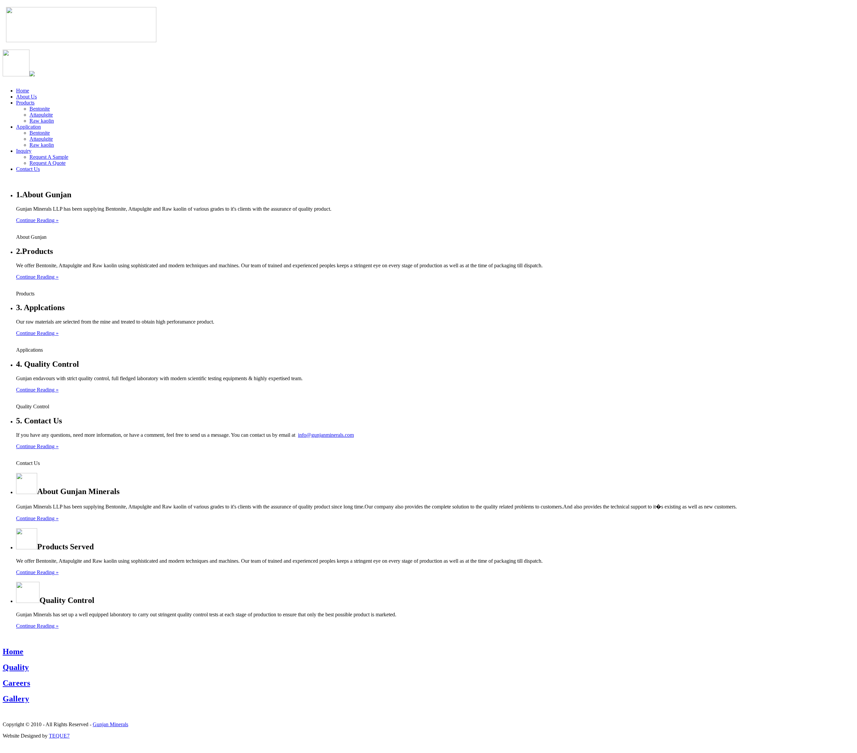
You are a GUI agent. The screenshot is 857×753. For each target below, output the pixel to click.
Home (22, 90)
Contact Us (28, 169)
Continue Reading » (37, 220)
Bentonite (39, 109)
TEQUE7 (59, 736)
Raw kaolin (41, 121)
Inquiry (23, 151)
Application (28, 127)
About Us (26, 96)
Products (25, 103)
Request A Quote (47, 163)
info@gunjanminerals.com (326, 435)
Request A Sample (48, 157)
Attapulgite (41, 115)
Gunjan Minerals (110, 724)
